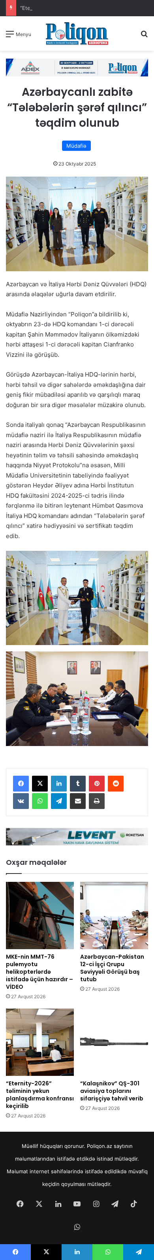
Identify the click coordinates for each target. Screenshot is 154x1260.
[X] (40, 784)
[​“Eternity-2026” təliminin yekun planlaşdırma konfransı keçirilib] (40, 1042)
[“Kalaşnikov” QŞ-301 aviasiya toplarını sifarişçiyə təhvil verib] (114, 1042)
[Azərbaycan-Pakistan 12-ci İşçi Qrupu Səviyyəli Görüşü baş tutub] (114, 915)
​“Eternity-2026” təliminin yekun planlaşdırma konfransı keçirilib (40, 1094)
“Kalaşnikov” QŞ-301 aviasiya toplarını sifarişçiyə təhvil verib (111, 1090)
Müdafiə (76, 146)
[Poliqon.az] (77, 33)
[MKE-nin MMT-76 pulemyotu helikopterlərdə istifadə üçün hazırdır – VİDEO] (40, 915)
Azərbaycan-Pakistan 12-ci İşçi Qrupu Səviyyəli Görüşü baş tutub (112, 968)
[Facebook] (21, 784)
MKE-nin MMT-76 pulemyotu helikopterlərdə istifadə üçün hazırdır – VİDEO (39, 972)
